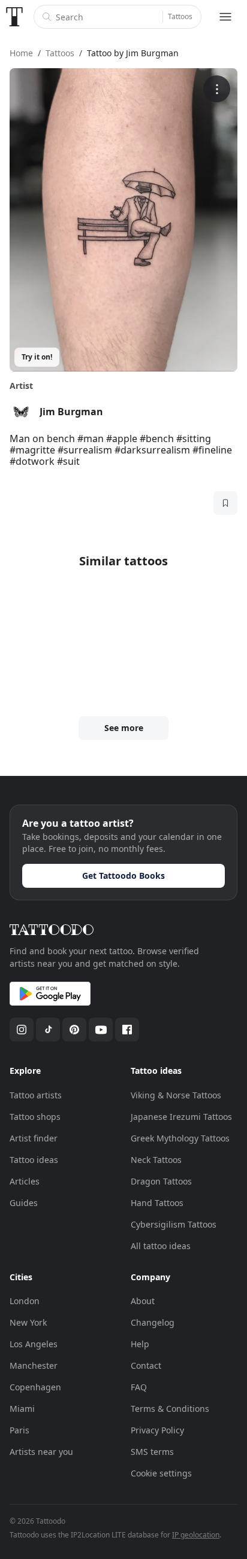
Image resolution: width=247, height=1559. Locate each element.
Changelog (152, 1322)
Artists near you (41, 1451)
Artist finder (34, 1138)
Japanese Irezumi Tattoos (181, 1116)
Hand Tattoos (157, 1202)
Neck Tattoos (156, 1159)
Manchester (34, 1365)
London (25, 1301)
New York (28, 1322)
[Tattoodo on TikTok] (48, 1030)
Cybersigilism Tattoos (173, 1224)
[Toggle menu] (225, 17)
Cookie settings (161, 1473)
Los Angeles (34, 1344)
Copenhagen (35, 1387)
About (143, 1301)
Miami (22, 1408)
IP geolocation (195, 1535)
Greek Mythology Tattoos (180, 1138)
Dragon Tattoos (161, 1181)
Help (140, 1344)
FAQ (139, 1387)
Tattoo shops (35, 1116)
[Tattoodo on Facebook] (127, 1030)
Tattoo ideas (34, 1159)
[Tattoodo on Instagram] (22, 1030)
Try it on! (37, 357)
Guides (24, 1202)
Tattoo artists (36, 1095)
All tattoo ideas (161, 1246)
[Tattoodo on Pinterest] (74, 1030)
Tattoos (180, 16)
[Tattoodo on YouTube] (101, 1030)
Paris (19, 1430)
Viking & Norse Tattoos (176, 1095)
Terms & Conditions (170, 1408)
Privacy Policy (157, 1430)
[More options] (216, 88)
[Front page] (14, 17)
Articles (25, 1181)
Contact (146, 1365)
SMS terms (152, 1451)
